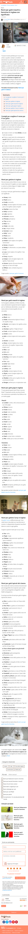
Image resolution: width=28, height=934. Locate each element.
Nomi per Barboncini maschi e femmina (13, 779)
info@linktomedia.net (7, 890)
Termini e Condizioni (19, 930)
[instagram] (10, 922)
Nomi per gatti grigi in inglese (13, 106)
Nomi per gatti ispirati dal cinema (14, 110)
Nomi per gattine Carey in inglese (14, 108)
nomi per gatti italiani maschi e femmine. (13, 491)
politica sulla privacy (6, 878)
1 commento (3, 17)
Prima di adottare (10, 5)
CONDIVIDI (21, 3)
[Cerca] (26, 2)
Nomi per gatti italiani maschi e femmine (18, 834)
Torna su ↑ (14, 912)
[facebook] (3, 922)
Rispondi (3, 906)
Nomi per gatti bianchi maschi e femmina (19, 818)
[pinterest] (16, 922)
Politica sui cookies (16, 932)
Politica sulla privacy (6, 932)
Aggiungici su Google (21, 45)
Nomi (16, 5)
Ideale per (17, 770)
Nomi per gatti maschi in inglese (14, 104)
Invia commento (20, 878)
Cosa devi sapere (19, 766)
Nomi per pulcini (7, 794)
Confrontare (10, 770)
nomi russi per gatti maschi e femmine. (13, 723)
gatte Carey (6, 520)
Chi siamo (19, 928)
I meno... (6, 766)
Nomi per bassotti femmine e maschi (12, 781)
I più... (11, 766)
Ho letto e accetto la (7, 878)
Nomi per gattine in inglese (12, 101)
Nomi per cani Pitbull (8, 792)
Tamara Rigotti (7, 19)
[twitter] (7, 922)
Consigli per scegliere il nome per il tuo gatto (14, 98)
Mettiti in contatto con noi (7, 930)
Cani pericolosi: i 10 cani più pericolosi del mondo (13, 798)
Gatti (4, 51)
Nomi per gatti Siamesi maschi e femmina (19, 826)
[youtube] (13, 922)
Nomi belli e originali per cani (10, 787)
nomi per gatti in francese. (16, 273)
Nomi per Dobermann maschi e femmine (20, 808)
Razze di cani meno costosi (10, 784)
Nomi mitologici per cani (9, 789)
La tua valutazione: (13, 871)
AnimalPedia (3, 5)
